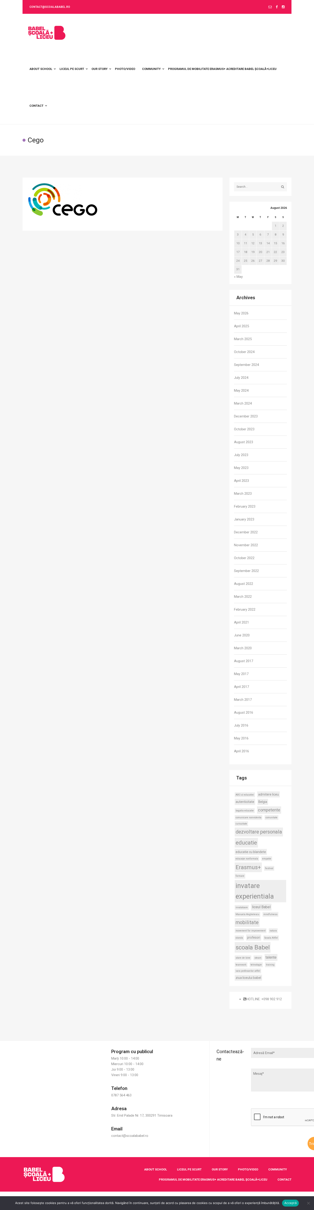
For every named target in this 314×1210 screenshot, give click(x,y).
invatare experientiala (255, 891)
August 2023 (243, 442)
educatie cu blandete (251, 852)
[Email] (270, 7)
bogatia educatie (245, 810)
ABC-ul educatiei (245, 794)
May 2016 (241, 738)
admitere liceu (268, 794)
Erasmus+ (248, 867)
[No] (308, 1203)
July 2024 (241, 378)
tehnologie (256, 964)
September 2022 (246, 571)
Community (277, 1169)
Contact (284, 1179)
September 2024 (246, 365)
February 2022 (244, 609)
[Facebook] (277, 7)
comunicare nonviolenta (248, 817)
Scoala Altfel (271, 937)
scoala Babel (253, 947)
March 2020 (243, 648)
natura (273, 930)
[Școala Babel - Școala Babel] (46, 32)
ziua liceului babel (248, 978)
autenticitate (245, 802)
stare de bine (243, 957)
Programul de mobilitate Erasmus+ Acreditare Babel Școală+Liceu (213, 1179)
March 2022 (243, 597)
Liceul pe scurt (189, 1169)
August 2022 (243, 584)
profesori (253, 937)
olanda (239, 937)
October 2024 (244, 352)
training (270, 964)
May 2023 (241, 468)
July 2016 (241, 725)
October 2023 (244, 429)
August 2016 (243, 712)
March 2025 (243, 339)
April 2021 (241, 622)
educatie (246, 842)
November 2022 (246, 545)
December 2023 (246, 416)
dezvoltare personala (259, 832)
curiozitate (241, 823)
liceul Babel (261, 907)
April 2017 (241, 687)
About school (155, 1169)
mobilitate (247, 922)
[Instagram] (283, 7)
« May (238, 277)
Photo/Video (248, 1169)
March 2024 (243, 403)
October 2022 (244, 558)
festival (269, 868)
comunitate (271, 817)
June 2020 (242, 635)
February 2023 (244, 506)
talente (271, 957)
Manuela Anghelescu (247, 914)
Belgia (262, 802)
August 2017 (243, 661)
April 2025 (241, 326)
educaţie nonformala (247, 858)
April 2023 (241, 481)
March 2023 (243, 493)
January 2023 (244, 519)
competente (269, 810)
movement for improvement (250, 930)
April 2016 (241, 751)
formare (240, 875)
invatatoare (242, 907)
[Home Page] (44, 1174)
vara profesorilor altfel (248, 970)
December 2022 (246, 532)
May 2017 (241, 674)
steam (257, 957)
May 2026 (241, 313)
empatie (266, 858)
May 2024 (241, 390)
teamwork (241, 964)
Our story (220, 1169)
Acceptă (290, 1203)
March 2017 (243, 700)
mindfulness (270, 914)
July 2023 (241, 455)
